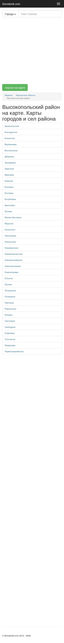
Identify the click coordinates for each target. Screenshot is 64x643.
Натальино (10, 229)
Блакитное (10, 138)
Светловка (10, 320)
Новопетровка (11, 272)
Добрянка (9, 156)
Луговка (8, 211)
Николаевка (10, 235)
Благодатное (11, 132)
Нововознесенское (14, 253)
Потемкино (10, 296)
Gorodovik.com (11, 4)
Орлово (8, 284)
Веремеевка (11, 144)
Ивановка (9, 174)
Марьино (9, 223)
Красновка (10, 205)
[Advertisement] (32, 51)
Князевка (9, 186)
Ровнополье (10, 308)
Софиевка (10, 333)
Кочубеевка (10, 199)
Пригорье (9, 302)
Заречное (9, 168)
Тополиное (10, 339)
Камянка (9, 180)
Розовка (8, 314)
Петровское (10, 290)
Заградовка (10, 162)
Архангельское (12, 125)
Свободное (10, 326)
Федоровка (10, 345)
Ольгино (9, 278)
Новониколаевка (13, 266)
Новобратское (11, 247)
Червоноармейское (14, 351)
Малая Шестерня (13, 217)
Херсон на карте (15, 87)
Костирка (9, 192)
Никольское (10, 241)
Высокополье (11, 150)
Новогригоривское (13, 259)
